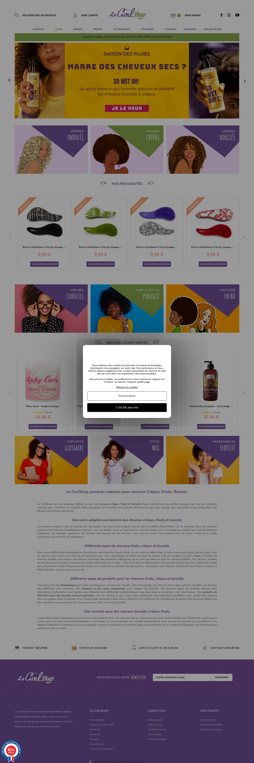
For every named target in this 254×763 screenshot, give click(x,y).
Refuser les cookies (127, 387)
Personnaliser (127, 395)
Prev (10, 237)
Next (243, 237)
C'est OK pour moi (127, 407)
